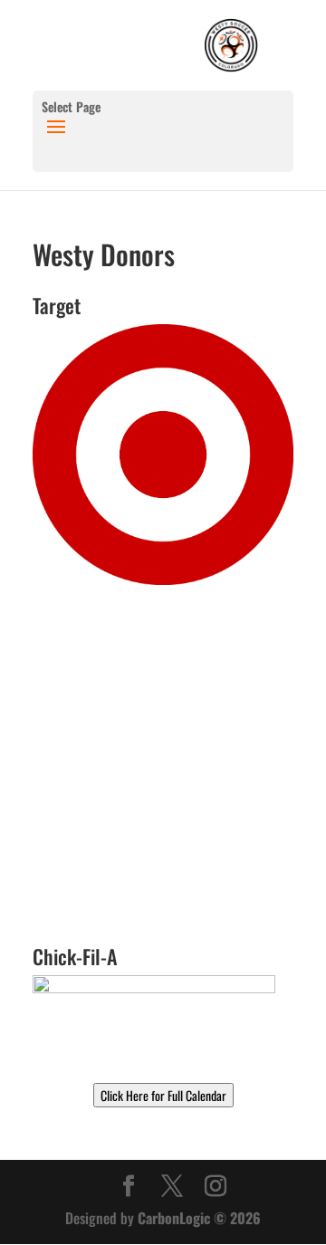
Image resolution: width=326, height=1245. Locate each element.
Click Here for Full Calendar (163, 1095)
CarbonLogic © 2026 (199, 1218)
